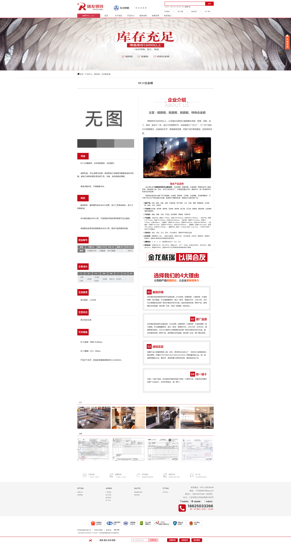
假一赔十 (208, 11)
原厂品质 (180, 11)
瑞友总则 (137, 495)
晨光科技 (108, 530)
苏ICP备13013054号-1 (85, 533)
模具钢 (97, 74)
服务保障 (143, 16)
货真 (101, 540)
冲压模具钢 (105, 74)
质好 (105, 540)
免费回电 (153, 540)
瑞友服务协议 (138, 492)
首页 (106, 16)
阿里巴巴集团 (98, 530)
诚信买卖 (194, 11)
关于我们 (165, 492)
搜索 (209, 4)
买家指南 (80, 495)
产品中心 (130, 16)
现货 (113, 540)
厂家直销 (166, 11)
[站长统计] (116, 530)
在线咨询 (184, 540)
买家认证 (80, 492)
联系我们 (167, 16)
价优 (109, 540)
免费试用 (155, 16)
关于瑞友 (118, 16)
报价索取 (197, 540)
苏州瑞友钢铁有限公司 (84, 530)
